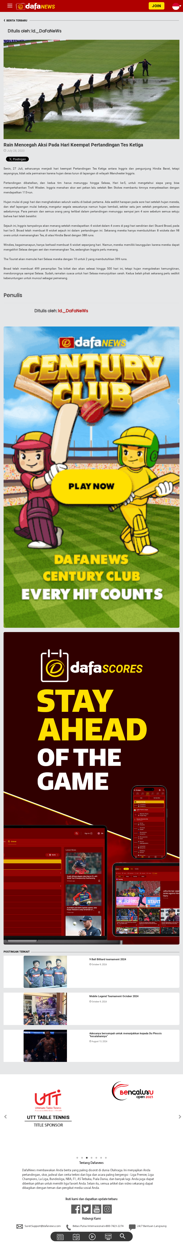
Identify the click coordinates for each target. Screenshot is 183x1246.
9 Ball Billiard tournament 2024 (107, 959)
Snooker (14, 982)
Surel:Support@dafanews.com (42, 1226)
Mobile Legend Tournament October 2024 (113, 996)
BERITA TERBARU (15, 20)
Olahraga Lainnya (21, 1019)
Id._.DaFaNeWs (73, 311)
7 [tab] (105, 1158)
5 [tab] (96, 1158)
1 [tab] (77, 1158)
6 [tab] (101, 1158)
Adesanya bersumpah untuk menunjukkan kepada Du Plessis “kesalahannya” (125, 1035)
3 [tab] (86, 1158)
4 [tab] (91, 1158)
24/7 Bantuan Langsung (152, 1226)
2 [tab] (82, 1158)
